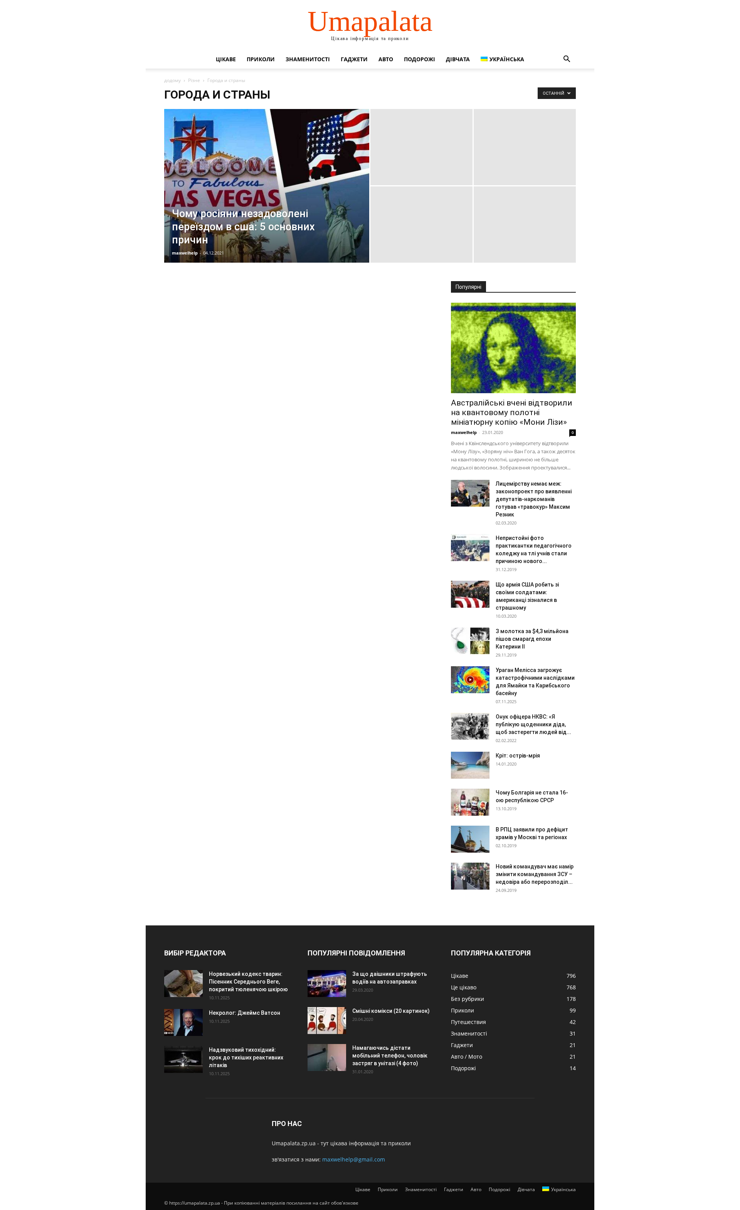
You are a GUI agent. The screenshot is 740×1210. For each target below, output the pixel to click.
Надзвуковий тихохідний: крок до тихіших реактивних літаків (246, 1057)
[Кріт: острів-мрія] (470, 765)
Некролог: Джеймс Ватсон (244, 1013)
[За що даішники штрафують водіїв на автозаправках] (327, 983)
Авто (385, 59)
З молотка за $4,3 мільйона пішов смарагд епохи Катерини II (532, 639)
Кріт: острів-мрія (518, 755)
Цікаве (226, 59)
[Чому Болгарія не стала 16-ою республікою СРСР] (470, 802)
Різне (194, 80)
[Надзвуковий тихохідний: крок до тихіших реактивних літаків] (183, 1059)
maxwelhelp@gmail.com (353, 1159)
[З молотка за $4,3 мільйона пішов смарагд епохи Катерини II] (470, 640)
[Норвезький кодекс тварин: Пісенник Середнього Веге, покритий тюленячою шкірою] (183, 983)
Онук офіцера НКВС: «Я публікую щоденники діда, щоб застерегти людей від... (533, 724)
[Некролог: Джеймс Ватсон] (183, 1022)
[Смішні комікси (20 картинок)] (327, 1020)
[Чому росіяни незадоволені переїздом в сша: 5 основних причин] (266, 198)
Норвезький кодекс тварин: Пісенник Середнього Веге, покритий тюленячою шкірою (248, 981)
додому (172, 80)
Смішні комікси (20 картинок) (391, 1011)
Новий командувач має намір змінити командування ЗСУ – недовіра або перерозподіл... (535, 874)
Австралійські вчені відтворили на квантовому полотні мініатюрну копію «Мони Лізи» (511, 412)
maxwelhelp (185, 253)
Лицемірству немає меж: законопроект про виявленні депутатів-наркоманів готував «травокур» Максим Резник (534, 499)
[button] (566, 60)
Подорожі (419, 59)
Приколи (261, 59)
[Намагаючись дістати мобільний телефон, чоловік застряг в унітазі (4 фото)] (327, 1057)
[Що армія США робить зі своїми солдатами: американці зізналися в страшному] (470, 594)
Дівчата (458, 59)
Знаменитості (308, 59)
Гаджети (354, 59)
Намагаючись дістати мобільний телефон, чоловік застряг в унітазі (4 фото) (389, 1055)
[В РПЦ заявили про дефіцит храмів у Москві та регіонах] (470, 839)
